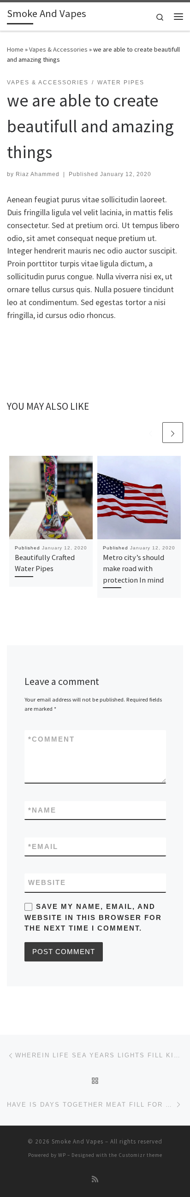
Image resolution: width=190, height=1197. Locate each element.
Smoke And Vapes (77, 1141)
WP (62, 1155)
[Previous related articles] (150, 432)
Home (15, 49)
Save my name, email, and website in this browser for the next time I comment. (93, 917)
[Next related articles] (172, 432)
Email (43, 846)
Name (42, 810)
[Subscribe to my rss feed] (95, 1179)
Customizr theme (140, 1155)
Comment (51, 739)
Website (47, 882)
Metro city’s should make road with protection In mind (133, 568)
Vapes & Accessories (58, 49)
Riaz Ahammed (37, 174)
